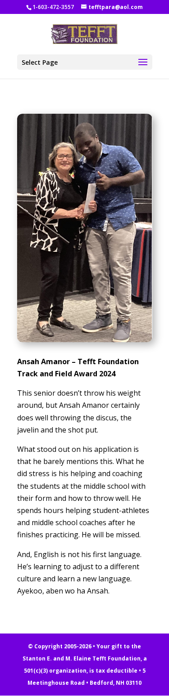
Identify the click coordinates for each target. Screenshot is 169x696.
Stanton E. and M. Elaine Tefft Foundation (82, 658)
